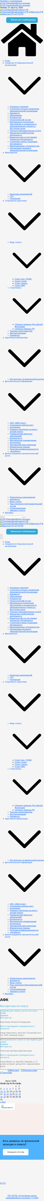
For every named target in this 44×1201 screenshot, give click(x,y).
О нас (7, 61)
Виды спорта (16, 502)
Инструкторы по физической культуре (27, 379)
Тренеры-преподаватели (21, 331)
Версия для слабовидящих (23, 20)
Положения (15, 199)
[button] (24, 104)
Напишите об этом (15, 1152)
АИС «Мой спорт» (18, 423)
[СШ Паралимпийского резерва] (15, 3)
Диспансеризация (18, 333)
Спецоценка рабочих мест (22, 425)
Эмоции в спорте (17, 510)
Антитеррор (15, 443)
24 (1, 1097)
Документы (15, 113)
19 (7, 1094)
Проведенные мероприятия (22, 497)
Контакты (9, 513)
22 (16, 1094)
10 (1, 1092)
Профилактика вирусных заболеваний (21, 435)
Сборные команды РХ (25, 329)
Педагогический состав (20, 120)
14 (13, 1092)
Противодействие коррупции (23, 445)
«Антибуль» (15, 451)
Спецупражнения (18, 508)
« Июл (3, 1102)
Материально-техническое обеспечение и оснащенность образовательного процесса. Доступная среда (23, 125)
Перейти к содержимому (11, 1)
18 (5, 1094)
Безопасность (16, 438)
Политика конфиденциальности (24, 449)
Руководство (15, 118)
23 (20, 1094)
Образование (16, 115)
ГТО (11, 196)
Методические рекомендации (23, 440)
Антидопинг (15, 427)
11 (5, 1092)
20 (11, 1094)
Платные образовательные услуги (25, 131)
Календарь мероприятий (21, 194)
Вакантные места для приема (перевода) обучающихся (23, 138)
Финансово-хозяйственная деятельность (22, 134)
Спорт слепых (21, 283)
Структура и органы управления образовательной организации (24, 110)
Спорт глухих (21, 281)
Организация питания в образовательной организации (24, 149)
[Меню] (1, 536)
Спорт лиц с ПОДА (23, 279)
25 (5, 1097)
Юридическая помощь (20, 447)
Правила (4, 1015)
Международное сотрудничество (24, 146)
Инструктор (6, 1018)
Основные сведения (19, 107)
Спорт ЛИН (20, 286)
